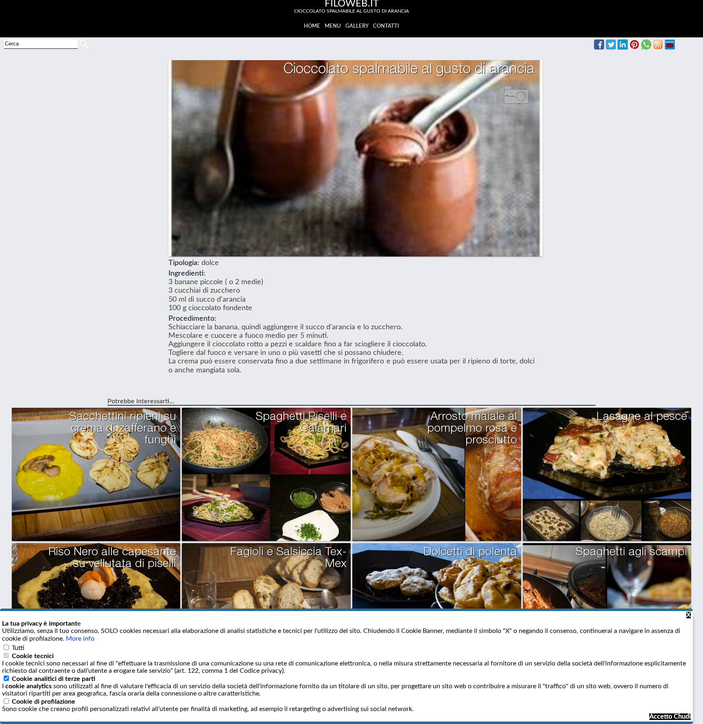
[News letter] (670, 47)
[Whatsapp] (646, 47)
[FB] (599, 47)
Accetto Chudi (670, 716)
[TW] (611, 47)
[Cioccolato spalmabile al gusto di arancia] (519, 99)
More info (80, 638)
